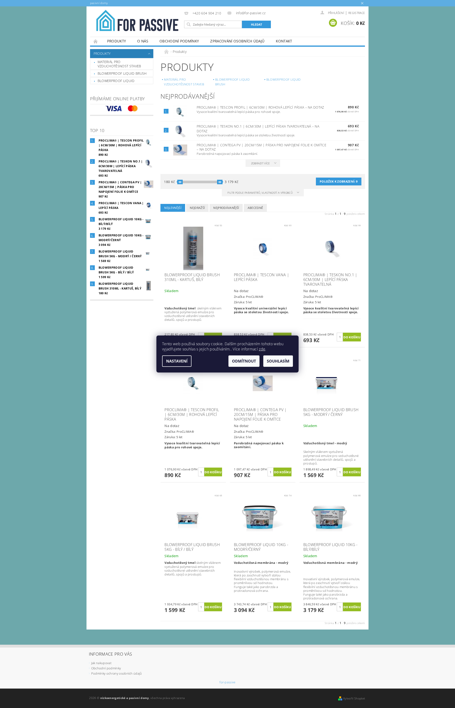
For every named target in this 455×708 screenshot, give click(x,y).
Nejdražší (197, 208)
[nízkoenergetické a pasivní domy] (136, 23)
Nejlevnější (172, 208)
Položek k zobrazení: (339, 181)
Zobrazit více (260, 163)
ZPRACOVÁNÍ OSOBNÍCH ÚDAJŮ (237, 41)
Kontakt (284, 41)
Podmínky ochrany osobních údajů (116, 673)
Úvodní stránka (95, 41)
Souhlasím (278, 361)
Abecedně (255, 208)
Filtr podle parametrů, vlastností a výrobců (260, 192)
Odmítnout (244, 361)
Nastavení (176, 361)
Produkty (116, 41)
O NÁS (142, 41)
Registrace (356, 13)
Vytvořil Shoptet (354, 698)
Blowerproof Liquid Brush (122, 73)
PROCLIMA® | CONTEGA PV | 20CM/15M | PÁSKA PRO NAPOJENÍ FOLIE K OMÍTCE (261, 147)
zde (262, 349)
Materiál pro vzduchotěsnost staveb (119, 64)
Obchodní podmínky (179, 41)
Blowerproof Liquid (116, 80)
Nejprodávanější (226, 208)
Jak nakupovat (101, 663)
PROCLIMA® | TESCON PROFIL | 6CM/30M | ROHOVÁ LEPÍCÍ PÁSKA (260, 107)
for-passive (227, 682)
